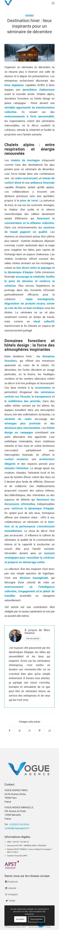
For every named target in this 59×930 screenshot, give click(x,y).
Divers (29, 15)
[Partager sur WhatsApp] (30, 730)
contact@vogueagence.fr (16, 828)
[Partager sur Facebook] (10, 730)
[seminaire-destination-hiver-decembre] (29, 52)
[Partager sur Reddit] (49, 730)
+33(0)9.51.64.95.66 (19, 824)
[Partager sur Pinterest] (40, 730)
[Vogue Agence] (24, 3)
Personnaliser (37, 919)
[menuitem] (53, 3)
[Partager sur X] (20, 730)
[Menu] (53, 3)
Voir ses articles (32, 638)
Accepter (20, 919)
